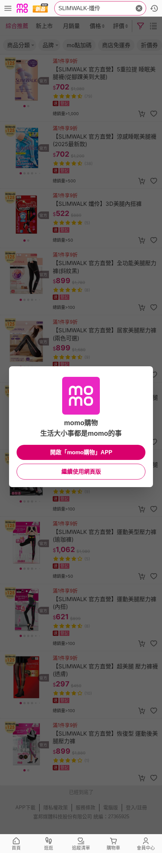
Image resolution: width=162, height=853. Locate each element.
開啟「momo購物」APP (81, 452)
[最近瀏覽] (154, 8)
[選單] (8, 8)
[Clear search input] (139, 8)
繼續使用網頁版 (81, 471)
